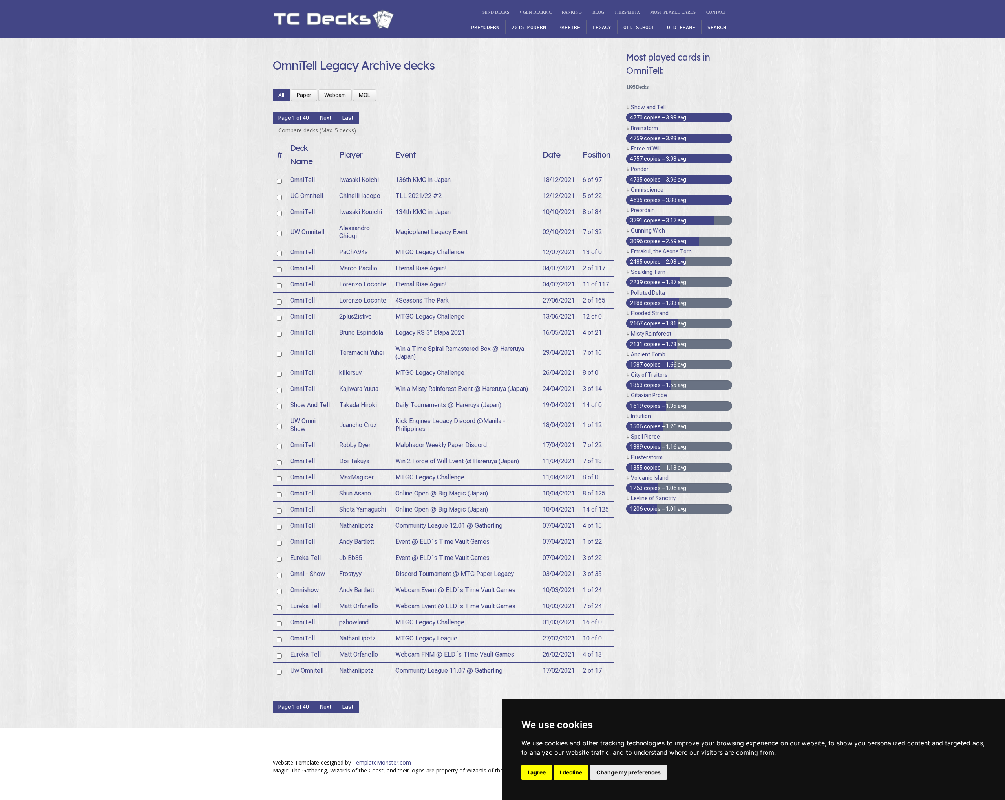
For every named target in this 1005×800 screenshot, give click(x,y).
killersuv (350, 372)
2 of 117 (594, 268)
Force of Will (646, 148)
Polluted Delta (648, 293)
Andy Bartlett (356, 541)
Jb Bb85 (350, 557)
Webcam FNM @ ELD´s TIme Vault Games (454, 654)
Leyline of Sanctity (653, 498)
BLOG (598, 12)
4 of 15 (592, 525)
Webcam (335, 95)
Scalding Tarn (648, 272)
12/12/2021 (559, 196)
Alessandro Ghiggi (354, 232)
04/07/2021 (559, 268)
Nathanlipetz (356, 525)
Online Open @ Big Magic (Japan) (441, 493)
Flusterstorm (647, 457)
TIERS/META (627, 12)
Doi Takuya (354, 461)
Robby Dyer (355, 445)
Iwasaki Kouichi (360, 212)
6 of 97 (592, 179)
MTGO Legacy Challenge (429, 252)
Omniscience (647, 190)
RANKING (572, 12)
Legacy (601, 27)
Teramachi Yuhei (361, 352)
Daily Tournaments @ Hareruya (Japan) (448, 405)
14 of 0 (592, 405)
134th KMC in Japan (423, 212)
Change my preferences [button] (628, 772)
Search (716, 27)
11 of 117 (596, 284)
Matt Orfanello (358, 606)
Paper (304, 95)
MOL (364, 95)
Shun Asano (355, 493)
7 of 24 (592, 606)
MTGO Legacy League (426, 638)
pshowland (354, 622)
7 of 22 (592, 445)
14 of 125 (596, 509)
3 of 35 (592, 574)
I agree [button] (537, 772)
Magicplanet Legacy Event (431, 232)
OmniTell (302, 179)
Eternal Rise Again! (421, 268)
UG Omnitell (306, 196)
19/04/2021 (559, 405)
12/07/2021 (559, 252)
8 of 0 (590, 372)
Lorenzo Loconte (362, 284)
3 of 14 (592, 389)
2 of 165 (594, 300)
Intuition (641, 416)
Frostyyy (350, 574)
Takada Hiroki (358, 405)
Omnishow (304, 590)
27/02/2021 (559, 638)
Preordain (643, 210)
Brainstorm (644, 128)
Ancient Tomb (648, 354)
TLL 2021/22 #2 (418, 196)
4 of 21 (592, 332)
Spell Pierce (645, 436)
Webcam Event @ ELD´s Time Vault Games (455, 590)
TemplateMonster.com (382, 762)
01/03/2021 (559, 622)
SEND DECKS (495, 12)
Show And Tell (310, 405)
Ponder (640, 169)
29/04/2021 (559, 352)
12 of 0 (592, 316)
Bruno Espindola (361, 332)
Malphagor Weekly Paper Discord (441, 445)
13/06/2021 (559, 316)
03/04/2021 (559, 574)
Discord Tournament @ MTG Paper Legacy (454, 574)
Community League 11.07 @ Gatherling (448, 670)
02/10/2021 (559, 232)
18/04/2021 (559, 425)
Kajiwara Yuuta (358, 389)
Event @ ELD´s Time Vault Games (442, 541)
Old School (639, 27)
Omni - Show (307, 574)
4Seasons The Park (422, 300)
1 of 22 (592, 541)
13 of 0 (592, 252)
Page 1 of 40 (293, 118)
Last (347, 118)
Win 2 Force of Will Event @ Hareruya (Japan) (457, 461)
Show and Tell (648, 107)
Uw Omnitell (306, 670)
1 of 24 (592, 590)
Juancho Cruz (358, 425)
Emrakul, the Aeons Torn (661, 251)
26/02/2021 (559, 654)
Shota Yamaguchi (362, 509)
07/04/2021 (559, 525)
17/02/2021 (559, 670)
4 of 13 (592, 654)
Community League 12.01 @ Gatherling (448, 525)
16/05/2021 (559, 332)
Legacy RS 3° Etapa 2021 (430, 332)
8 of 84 (592, 212)
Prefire (569, 27)
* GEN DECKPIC (535, 12)
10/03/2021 (559, 590)
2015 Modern (529, 27)
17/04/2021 (559, 445)
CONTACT (716, 12)
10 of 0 (592, 638)
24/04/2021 (559, 389)
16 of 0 (592, 622)
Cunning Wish (648, 231)
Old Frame (681, 27)
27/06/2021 (559, 300)
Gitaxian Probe (649, 395)
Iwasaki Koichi (359, 179)
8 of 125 (594, 493)
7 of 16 (592, 352)
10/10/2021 (559, 212)
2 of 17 (592, 670)
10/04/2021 (559, 493)
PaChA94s (353, 252)
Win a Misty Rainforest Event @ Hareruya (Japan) (461, 389)
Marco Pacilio (358, 268)
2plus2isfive (355, 316)
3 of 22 (592, 557)
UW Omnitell (307, 232)
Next (325, 118)
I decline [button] (571, 772)
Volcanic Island (650, 478)
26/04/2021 (559, 372)
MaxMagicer (356, 477)
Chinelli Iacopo (359, 196)
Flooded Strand (650, 313)
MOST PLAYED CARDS (673, 12)
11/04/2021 (559, 461)
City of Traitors (649, 375)
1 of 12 (592, 425)
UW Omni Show (303, 425)
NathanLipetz (357, 638)
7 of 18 (592, 461)
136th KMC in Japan (423, 179)
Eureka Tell (305, 557)
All (281, 95)
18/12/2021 (559, 179)
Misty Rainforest (651, 333)
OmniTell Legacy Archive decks (354, 65)
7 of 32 (592, 232)
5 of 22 (592, 196)
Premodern (485, 27)
